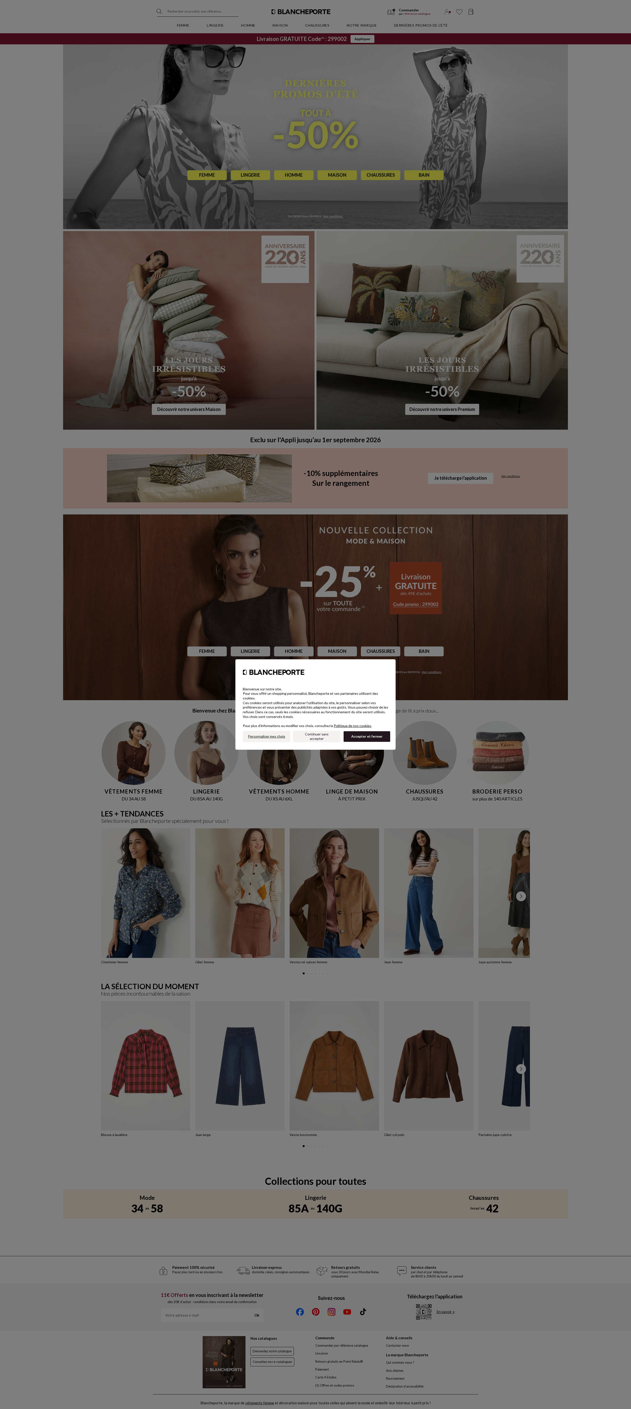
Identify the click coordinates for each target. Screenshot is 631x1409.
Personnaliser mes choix (266, 736)
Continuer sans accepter (317, 736)
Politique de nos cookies (352, 726)
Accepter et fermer (367, 736)
